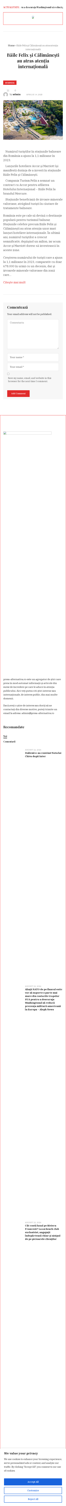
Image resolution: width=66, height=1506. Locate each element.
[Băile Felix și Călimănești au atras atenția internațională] (33, 119)
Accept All (33, 1481)
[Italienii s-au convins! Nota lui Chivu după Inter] (13, 864)
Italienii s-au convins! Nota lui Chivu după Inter (43, 754)
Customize (33, 1490)
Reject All (33, 1499)
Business (9, 82)
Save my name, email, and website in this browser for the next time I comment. (29, 380)
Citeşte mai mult (14, 282)
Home (11, 45)
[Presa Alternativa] (33, 18)
